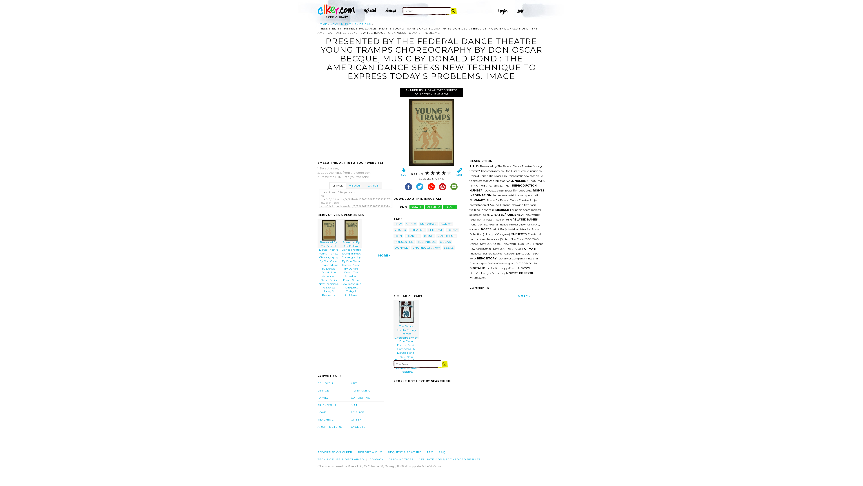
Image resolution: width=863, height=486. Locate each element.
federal (435, 230)
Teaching (326, 419)
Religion (325, 383)
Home (322, 24)
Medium (355, 185)
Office (323, 390)
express (413, 236)
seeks (449, 247)
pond (429, 236)
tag (430, 452)
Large (373, 185)
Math (355, 405)
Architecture (330, 426)
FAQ (442, 452)
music (346, 24)
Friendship (327, 405)
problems (447, 236)
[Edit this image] (459, 173)
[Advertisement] (355, 121)
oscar (445, 241)
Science (358, 412)
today (452, 230)
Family (323, 397)
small (416, 207)
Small (337, 185)
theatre (417, 230)
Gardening (360, 397)
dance (446, 224)
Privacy (376, 459)
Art (354, 383)
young (400, 230)
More (383, 255)
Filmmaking (361, 390)
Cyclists (358, 426)
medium (433, 207)
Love (322, 412)
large (450, 207)
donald (402, 247)
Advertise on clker (335, 452)
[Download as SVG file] (404, 173)
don (398, 236)
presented (404, 241)
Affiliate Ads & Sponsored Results (450, 459)
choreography (426, 247)
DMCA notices (401, 459)
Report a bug (370, 452)
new (334, 24)
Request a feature (404, 452)
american (362, 24)
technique (427, 241)
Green (356, 419)
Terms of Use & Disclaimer (341, 459)
